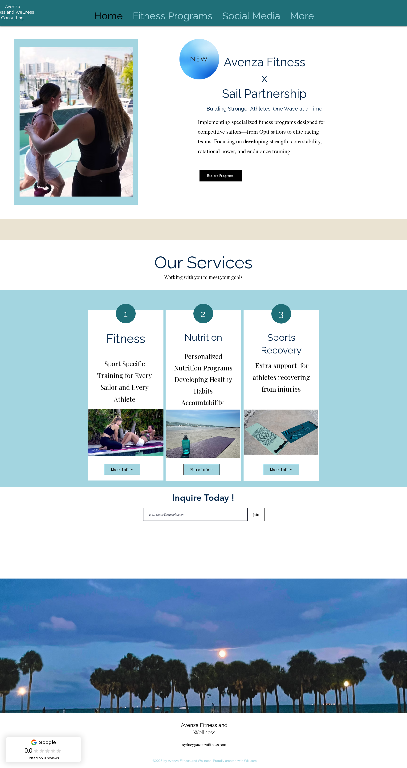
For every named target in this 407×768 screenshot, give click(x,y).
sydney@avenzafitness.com (204, 744)
